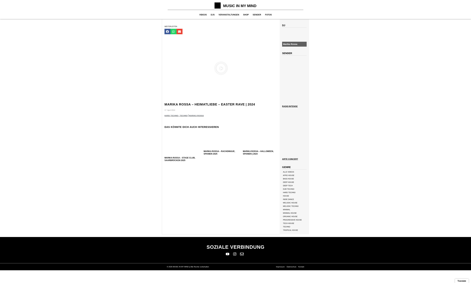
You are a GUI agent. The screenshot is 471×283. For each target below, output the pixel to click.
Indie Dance (288, 199)
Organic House (290, 216)
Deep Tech (288, 186)
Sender (257, 15)
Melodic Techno (291, 206)
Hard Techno (171, 116)
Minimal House (290, 213)
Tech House (288, 223)
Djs (213, 15)
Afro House (288, 175)
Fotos (268, 15)
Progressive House (292, 220)
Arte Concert (290, 159)
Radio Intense (290, 106)
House (286, 196)
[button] (167, 31)
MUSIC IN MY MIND (239, 6)
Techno (184, 116)
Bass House (288, 179)
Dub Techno (288, 189)
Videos (203, 15)
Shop (246, 15)
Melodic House (290, 203)
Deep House (288, 182)
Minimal (286, 210)
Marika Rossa (196, 116)
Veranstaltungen (229, 15)
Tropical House (290, 230)
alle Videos (288, 172)
